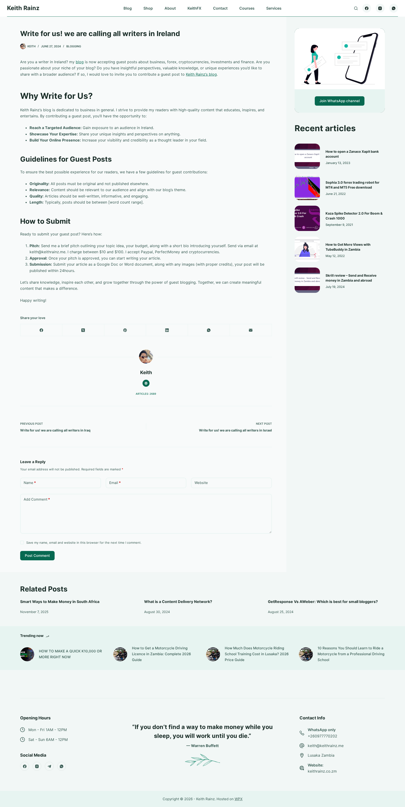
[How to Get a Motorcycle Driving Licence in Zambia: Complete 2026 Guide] (120, 654)
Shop (148, 8)
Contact (220, 8)
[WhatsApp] (393, 8)
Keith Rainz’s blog (201, 74)
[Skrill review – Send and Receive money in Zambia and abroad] (307, 280)
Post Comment (37, 555)
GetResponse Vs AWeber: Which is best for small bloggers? (323, 601)
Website (201, 482)
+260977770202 (322, 736)
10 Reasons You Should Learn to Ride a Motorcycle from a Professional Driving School (351, 654)
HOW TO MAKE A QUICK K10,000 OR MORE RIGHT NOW (70, 654)
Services (273, 8)
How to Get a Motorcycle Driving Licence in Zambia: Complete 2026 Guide (161, 654)
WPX (239, 799)
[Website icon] (146, 383)
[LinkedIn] (167, 330)
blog (80, 62)
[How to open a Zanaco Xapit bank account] (307, 156)
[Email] (251, 330)
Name (30, 482)
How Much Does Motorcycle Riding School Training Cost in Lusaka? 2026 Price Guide (257, 654)
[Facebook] (366, 8)
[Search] (356, 8)
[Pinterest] (125, 330)
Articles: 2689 (146, 393)
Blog (128, 8)
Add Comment (37, 499)
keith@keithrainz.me (326, 745)
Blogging (73, 46)
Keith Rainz (23, 7)
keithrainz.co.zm (322, 771)
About (170, 8)
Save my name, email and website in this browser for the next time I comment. (84, 542)
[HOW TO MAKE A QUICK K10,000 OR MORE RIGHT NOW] (27, 654)
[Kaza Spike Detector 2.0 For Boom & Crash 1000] (307, 218)
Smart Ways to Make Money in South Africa (59, 601)
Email (115, 482)
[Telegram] (49, 766)
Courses (247, 8)
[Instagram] (380, 8)
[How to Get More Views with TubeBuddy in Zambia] (307, 249)
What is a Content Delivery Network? (178, 601)
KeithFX (194, 8)
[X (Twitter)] (83, 330)
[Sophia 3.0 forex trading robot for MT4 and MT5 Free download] (307, 187)
